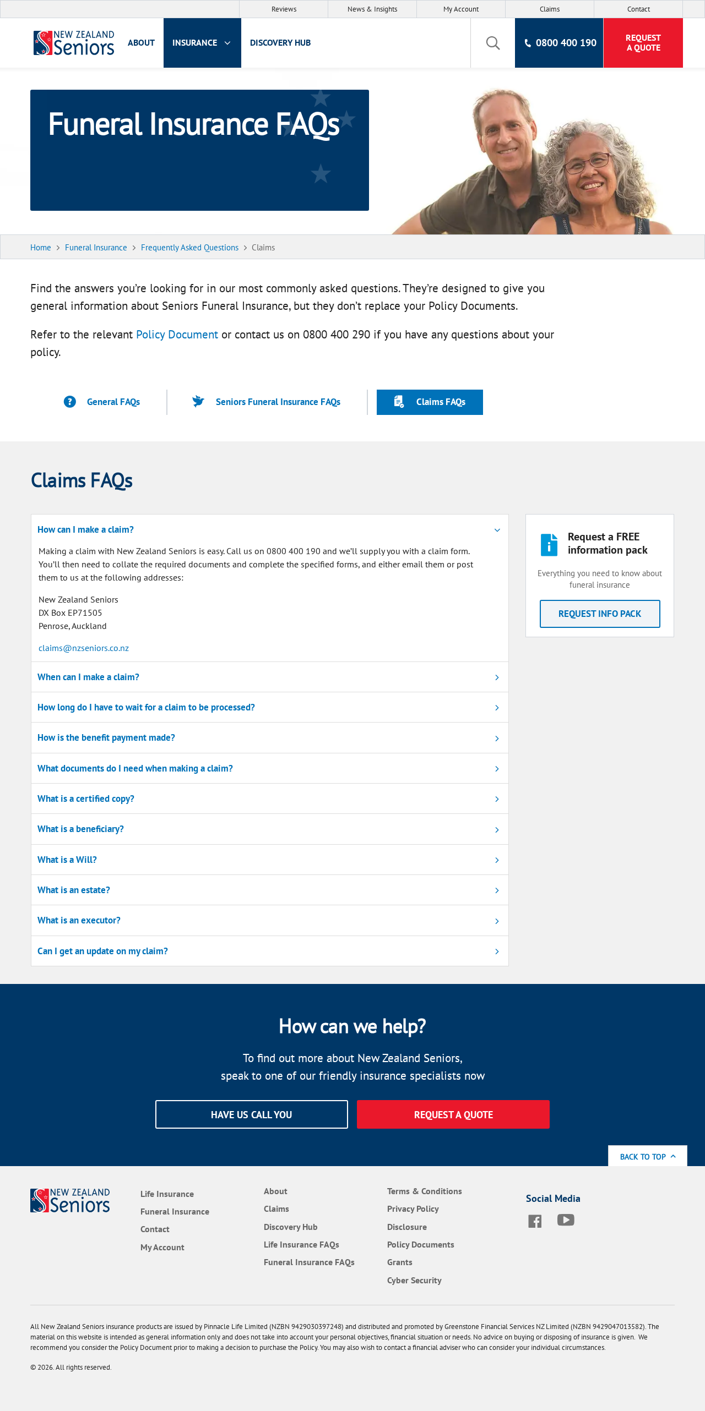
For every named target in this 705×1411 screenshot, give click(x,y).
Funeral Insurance (174, 1211)
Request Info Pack (600, 614)
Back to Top (644, 1156)
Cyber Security (414, 1280)
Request (643, 42)
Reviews (284, 9)
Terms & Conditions (424, 1190)
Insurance (195, 42)
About (141, 42)
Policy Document (177, 334)
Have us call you (251, 1114)
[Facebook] (537, 1220)
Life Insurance (167, 1193)
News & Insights (372, 9)
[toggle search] (492, 43)
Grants (400, 1261)
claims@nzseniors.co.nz (84, 647)
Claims (550, 9)
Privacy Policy (413, 1208)
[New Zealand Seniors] (70, 43)
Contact (638, 9)
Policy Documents (420, 1244)
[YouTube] (568, 1220)
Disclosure (407, 1226)
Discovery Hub (280, 42)
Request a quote (453, 1114)
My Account (461, 9)
